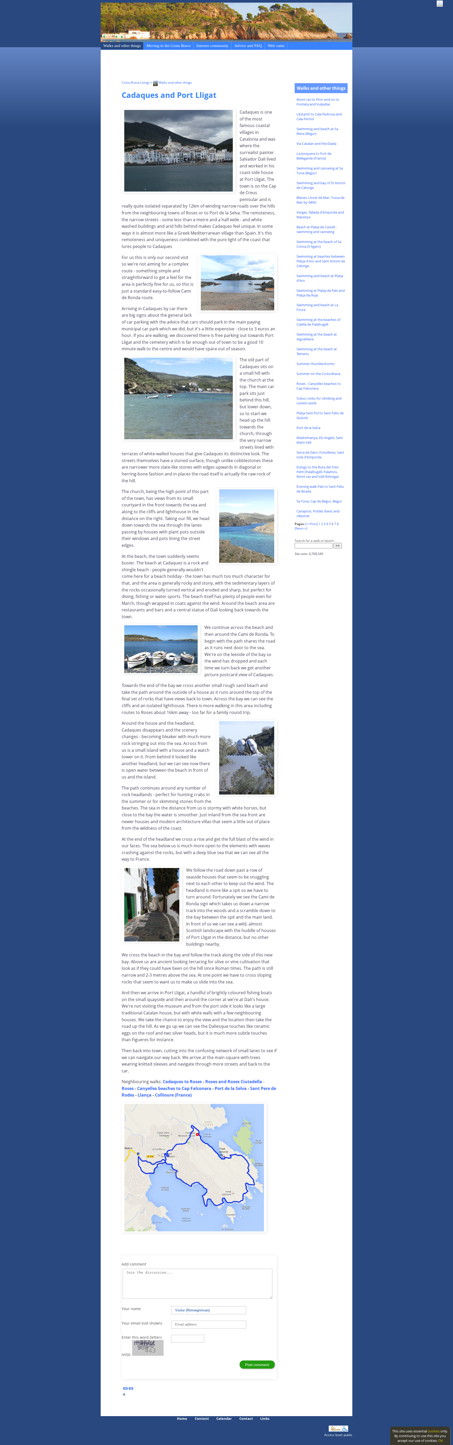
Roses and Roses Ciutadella (233, 1081)
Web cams (276, 46)
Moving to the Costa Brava (169, 46)
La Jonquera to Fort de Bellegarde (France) (313, 156)
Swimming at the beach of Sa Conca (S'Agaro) (318, 244)
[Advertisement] (217, 66)
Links (264, 1418)
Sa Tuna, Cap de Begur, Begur (319, 501)
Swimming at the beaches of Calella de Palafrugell (318, 322)
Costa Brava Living (135, 82)
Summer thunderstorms (315, 363)
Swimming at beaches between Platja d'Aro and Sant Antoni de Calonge (320, 261)
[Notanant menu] (335, 1430)
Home (182, 1418)
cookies (434, 1431)
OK (440, 1440)
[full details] (124, 1396)
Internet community (212, 46)
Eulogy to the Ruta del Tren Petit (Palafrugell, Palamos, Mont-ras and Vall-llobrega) (317, 472)
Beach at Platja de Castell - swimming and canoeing (316, 229)
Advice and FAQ (248, 46)
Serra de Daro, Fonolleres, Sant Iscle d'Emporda (320, 454)
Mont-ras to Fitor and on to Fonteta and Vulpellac (317, 102)
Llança (145, 1095)
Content (202, 1418)
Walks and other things (122, 46)
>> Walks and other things (170, 82)
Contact (246, 1418)
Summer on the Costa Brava (318, 373)
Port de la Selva (308, 427)
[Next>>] (301, 528)
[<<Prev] (311, 524)
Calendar (224, 1418)
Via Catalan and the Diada (316, 143)
